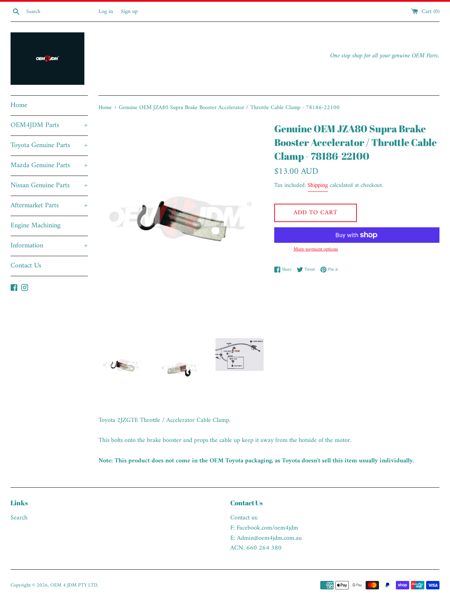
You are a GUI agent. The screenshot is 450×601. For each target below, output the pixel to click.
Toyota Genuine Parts (49, 145)
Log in (105, 12)
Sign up (129, 12)
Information (49, 246)
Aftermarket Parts (49, 206)
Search (19, 517)
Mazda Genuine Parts (49, 165)
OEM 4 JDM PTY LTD (73, 585)
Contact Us (26, 266)
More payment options (316, 249)
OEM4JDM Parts (49, 125)
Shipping (318, 185)
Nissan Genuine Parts (49, 185)
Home (19, 105)
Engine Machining (35, 226)
